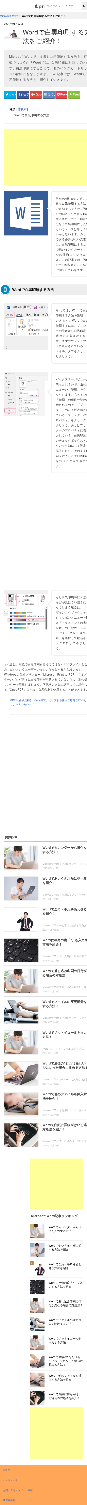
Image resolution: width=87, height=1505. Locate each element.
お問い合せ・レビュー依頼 (18, 1490)
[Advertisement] (56, 1184)
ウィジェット (10, 1480)
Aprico (43, 6)
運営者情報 (9, 1500)
